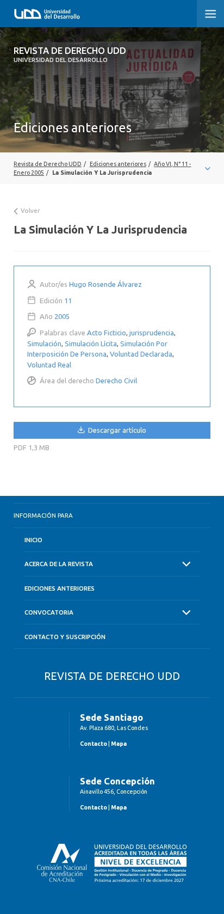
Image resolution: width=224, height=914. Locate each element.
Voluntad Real (49, 365)
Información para (43, 515)
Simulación (44, 343)
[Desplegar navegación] (112, 168)
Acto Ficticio (106, 332)
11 (68, 300)
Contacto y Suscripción (64, 636)
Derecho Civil (116, 380)
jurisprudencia (151, 332)
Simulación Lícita (91, 343)
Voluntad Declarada (141, 354)
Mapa (119, 743)
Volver (29, 210)
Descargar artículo (116, 430)
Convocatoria (48, 612)
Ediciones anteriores (59, 588)
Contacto (93, 743)
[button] (210, 13)
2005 (62, 316)
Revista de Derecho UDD (70, 54)
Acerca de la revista (58, 563)
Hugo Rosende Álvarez (105, 284)
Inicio (33, 539)
